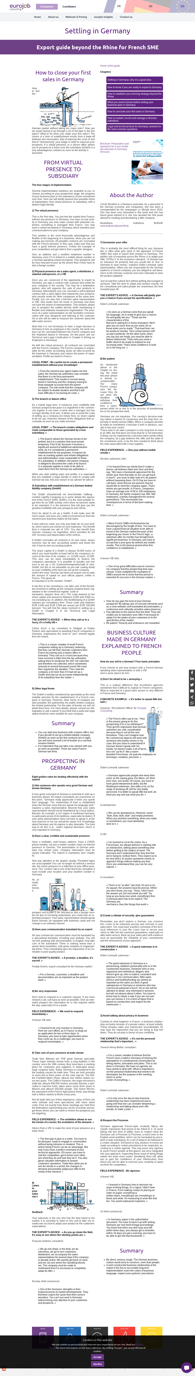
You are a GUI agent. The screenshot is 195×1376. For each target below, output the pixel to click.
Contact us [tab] (126, 17)
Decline (97, 1363)
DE (151, 6)
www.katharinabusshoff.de (114, 226)
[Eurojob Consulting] (20, 7)
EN (182, 6)
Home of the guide (110, 65)
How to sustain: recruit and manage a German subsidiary (132, 119)
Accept (97, 1356)
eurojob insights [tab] (103, 17)
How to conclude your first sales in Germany (131, 111)
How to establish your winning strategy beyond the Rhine (134, 95)
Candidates (69, 6)
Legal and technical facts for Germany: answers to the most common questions (134, 127)
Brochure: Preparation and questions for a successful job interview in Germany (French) (114, 147)
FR (119, 6)
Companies (46, 6)
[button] (186, 1367)
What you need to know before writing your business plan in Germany (130, 103)
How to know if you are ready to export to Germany (134, 87)
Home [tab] (37, 17)
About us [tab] (53, 17)
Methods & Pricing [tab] (76, 17)
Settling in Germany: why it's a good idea (129, 79)
